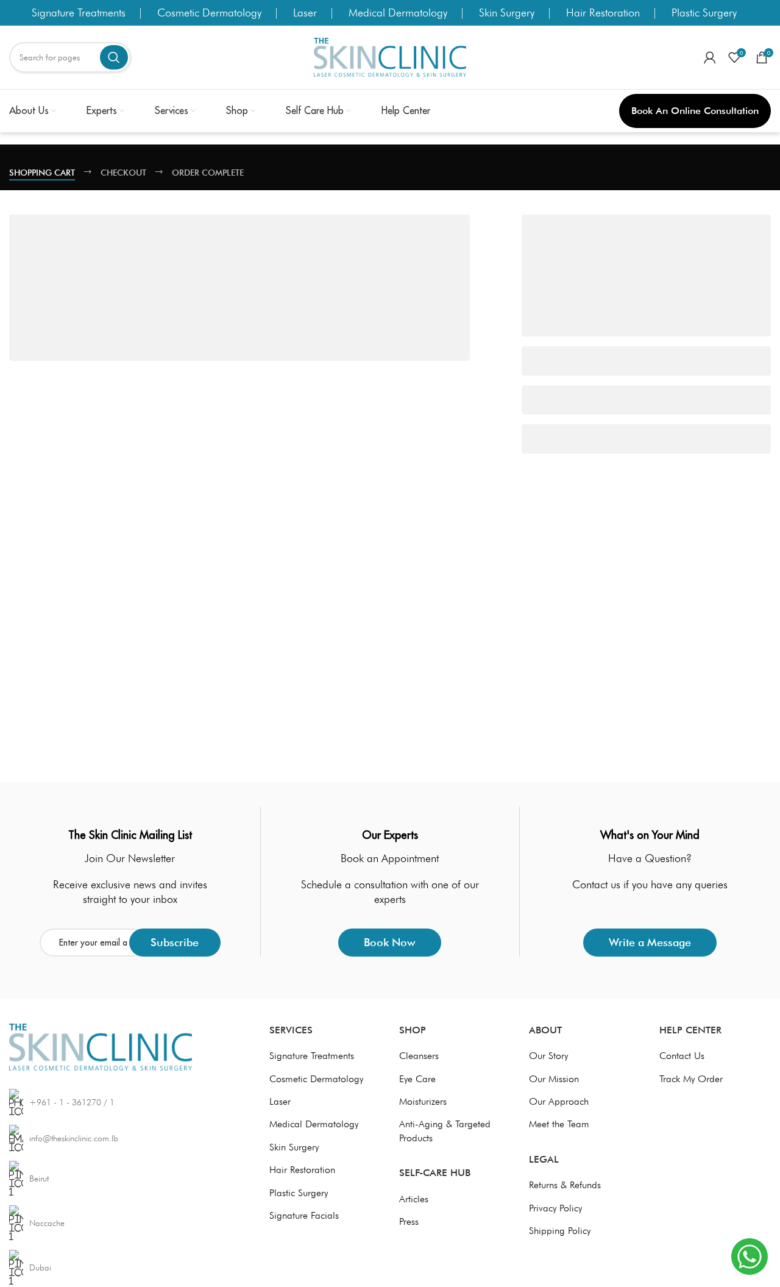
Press (409, 1221)
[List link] (119, 1178)
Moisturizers (423, 1101)
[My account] (710, 57)
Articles (413, 1199)
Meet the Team (559, 1124)
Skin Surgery (506, 12)
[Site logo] (390, 56)
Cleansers (419, 1055)
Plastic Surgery (704, 12)
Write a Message (650, 942)
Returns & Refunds (565, 1185)
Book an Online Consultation (695, 110)
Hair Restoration (603, 12)
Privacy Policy (555, 1208)
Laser (305, 12)
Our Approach (559, 1101)
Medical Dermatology (398, 12)
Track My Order (691, 1079)
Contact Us (681, 1055)
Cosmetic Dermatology (209, 12)
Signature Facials (304, 1215)
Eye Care (417, 1079)
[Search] (114, 57)
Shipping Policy (559, 1230)
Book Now (390, 942)
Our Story (548, 1055)
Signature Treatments (79, 12)
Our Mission (554, 1079)
